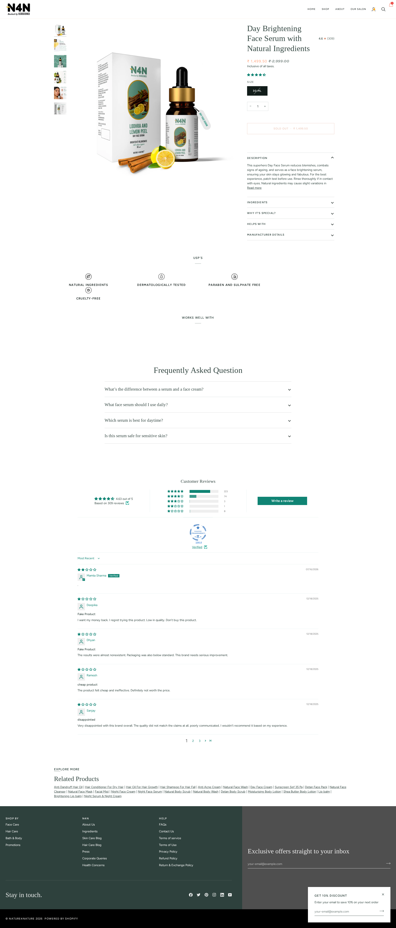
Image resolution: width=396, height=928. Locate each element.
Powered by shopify (61, 918)
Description (257, 158)
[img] (87, 570)
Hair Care (12, 831)
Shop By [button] (12, 818)
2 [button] (193, 741)
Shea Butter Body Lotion (299, 791)
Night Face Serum (150, 791)
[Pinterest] (206, 895)
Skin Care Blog (92, 838)
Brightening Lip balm (68, 796)
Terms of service (170, 838)
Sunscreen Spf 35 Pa (289, 787)
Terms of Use (168, 845)
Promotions (13, 845)
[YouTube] (230, 895)
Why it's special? (261, 213)
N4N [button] (85, 818)
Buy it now (291, 142)
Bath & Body (14, 838)
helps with (256, 224)
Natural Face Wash (235, 787)
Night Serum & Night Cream (102, 796)
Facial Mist (102, 791)
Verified (197, 547)
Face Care (12, 824)
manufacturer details (265, 234)
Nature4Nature (22, 918)
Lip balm (324, 791)
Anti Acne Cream (209, 787)
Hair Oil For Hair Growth (142, 787)
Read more (254, 188)
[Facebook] (191, 895)
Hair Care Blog (91, 845)
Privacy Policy (168, 851)
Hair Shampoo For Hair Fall (178, 787)
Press (86, 851)
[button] (325, 9)
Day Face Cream (261, 787)
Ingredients (257, 202)
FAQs (162, 824)
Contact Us (166, 831)
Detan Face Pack (316, 787)
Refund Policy (168, 858)
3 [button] (199, 741)
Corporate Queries (94, 858)
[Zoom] (76, 181)
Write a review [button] (282, 501)
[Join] (380, 911)
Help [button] (163, 818)
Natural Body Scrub (177, 791)
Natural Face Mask (80, 791)
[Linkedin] (222, 895)
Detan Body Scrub (233, 791)
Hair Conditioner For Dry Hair (104, 787)
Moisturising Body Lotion (264, 791)
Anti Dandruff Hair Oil (68, 787)
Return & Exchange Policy (176, 865)
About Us (88, 824)
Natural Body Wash (205, 791)
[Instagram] (214, 895)
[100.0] (198, 532)
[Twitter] (198, 895)
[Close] (384, 892)
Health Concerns (93, 865)
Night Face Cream (123, 791)
